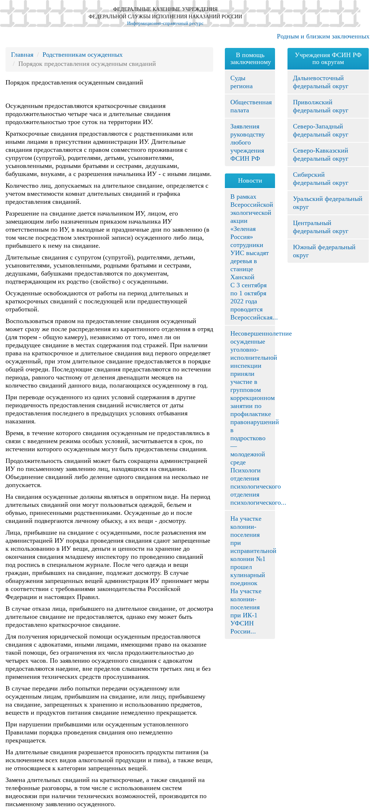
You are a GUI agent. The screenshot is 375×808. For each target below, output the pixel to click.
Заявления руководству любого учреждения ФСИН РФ (247, 142)
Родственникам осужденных (82, 54)
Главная (22, 54)
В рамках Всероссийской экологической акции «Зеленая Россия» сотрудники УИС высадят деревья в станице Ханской (251, 237)
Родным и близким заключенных (323, 36)
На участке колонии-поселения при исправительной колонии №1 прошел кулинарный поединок (253, 551)
